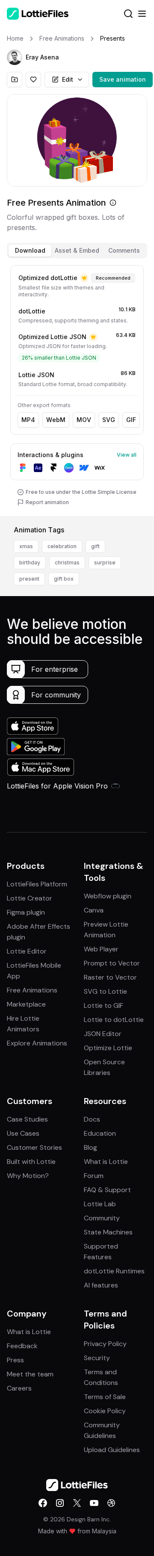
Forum (94, 1175)
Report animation (47, 502)
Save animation (122, 79)
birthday (29, 562)
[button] (14, 57)
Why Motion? (28, 1175)
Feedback (22, 1345)
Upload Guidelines (112, 1449)
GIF (131, 419)
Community (102, 1218)
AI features (101, 1285)
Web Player (101, 949)
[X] (77, 1503)
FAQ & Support (107, 1189)
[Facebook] (43, 1503)
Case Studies (27, 1119)
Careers (19, 1388)
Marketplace (26, 1004)
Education (100, 1133)
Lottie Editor (27, 951)
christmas (67, 562)
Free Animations (32, 990)
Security (97, 1357)
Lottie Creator (29, 898)
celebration (62, 546)
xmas (26, 546)
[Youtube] (94, 1503)
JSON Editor (102, 1033)
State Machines (108, 1232)
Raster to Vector (110, 977)
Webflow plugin (107, 896)
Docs (92, 1119)
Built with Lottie (31, 1161)
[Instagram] (60, 1503)
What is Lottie (106, 1161)
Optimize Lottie (108, 1047)
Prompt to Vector (112, 963)
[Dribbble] (111, 1503)
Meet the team (30, 1374)
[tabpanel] (77, 389)
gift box (64, 579)
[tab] (30, 251)
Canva (94, 910)
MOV (84, 419)
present (29, 579)
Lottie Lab (100, 1203)
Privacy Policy (105, 1343)
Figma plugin (26, 912)
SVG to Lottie (105, 991)
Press (15, 1359)
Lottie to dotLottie (114, 1019)
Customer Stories (34, 1147)
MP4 (28, 419)
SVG (108, 419)
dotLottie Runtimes (114, 1271)
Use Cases (23, 1133)
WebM (55, 419)
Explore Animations (37, 1043)
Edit (67, 79)
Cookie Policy (105, 1410)
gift (95, 546)
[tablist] (77, 250)
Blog (90, 1147)
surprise (105, 562)
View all (126, 455)
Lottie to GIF (103, 1005)
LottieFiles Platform (37, 884)
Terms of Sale (105, 1396)
